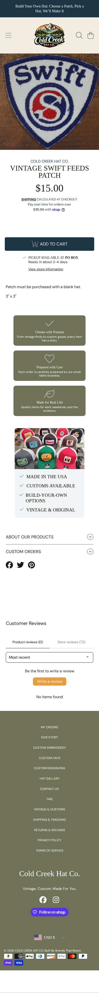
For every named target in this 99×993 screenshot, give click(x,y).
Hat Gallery (50, 778)
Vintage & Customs (49, 809)
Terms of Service (49, 850)
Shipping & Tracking (49, 820)
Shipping (28, 199)
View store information (45, 269)
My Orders (49, 727)
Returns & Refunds (49, 830)
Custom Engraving (49, 768)
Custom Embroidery (49, 748)
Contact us (49, 789)
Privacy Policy (49, 840)
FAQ (49, 799)
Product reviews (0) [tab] (27, 642)
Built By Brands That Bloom (62, 951)
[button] (8, 35)
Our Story (49, 737)
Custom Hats (49, 758)
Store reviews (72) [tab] (71, 642)
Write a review (49, 681)
